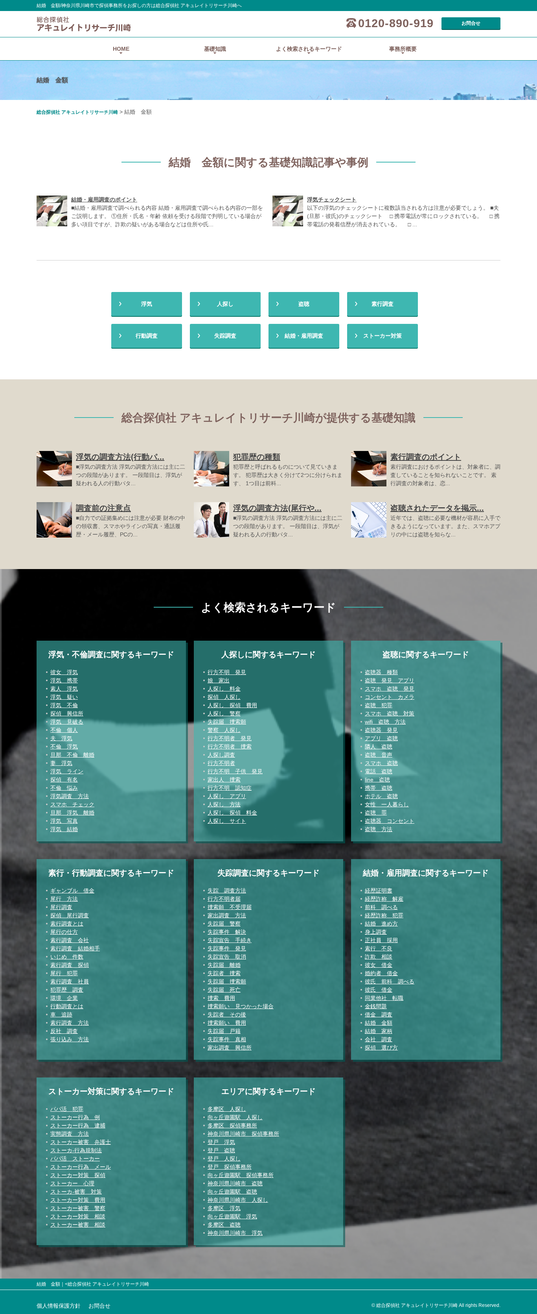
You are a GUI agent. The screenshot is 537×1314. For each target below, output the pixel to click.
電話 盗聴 (378, 771)
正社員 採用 (381, 940)
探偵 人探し (224, 697)
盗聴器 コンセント (389, 821)
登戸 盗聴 (221, 1150)
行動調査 (147, 336)
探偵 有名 (64, 779)
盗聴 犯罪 (378, 705)
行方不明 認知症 (230, 788)
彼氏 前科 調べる (389, 981)
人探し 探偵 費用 (232, 705)
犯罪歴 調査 (66, 990)
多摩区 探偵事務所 (232, 1125)
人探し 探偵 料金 (232, 812)
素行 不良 (378, 948)
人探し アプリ (227, 796)
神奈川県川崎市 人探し (238, 1200)
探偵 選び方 (381, 1047)
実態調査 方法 (69, 1134)
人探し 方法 (224, 804)
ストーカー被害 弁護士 (80, 1142)
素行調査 (382, 304)
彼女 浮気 (64, 672)
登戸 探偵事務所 (230, 1167)
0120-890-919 (396, 23)
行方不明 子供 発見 (235, 771)
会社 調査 (378, 1039)
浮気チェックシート (332, 199)
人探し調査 (221, 755)
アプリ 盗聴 (381, 738)
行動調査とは (66, 1006)
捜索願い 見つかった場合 (241, 1006)
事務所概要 (403, 49)
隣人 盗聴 (378, 746)
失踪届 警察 (224, 923)
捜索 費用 (221, 998)
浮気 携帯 (64, 680)
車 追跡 (61, 1014)
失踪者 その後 (227, 1014)
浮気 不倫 (64, 705)
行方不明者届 (224, 899)
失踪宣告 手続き (230, 940)
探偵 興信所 (66, 713)
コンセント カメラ (389, 697)
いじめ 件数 (66, 957)
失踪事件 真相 (227, 1039)
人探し (225, 304)
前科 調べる (381, 907)
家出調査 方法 (227, 915)
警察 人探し (224, 730)
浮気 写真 (64, 821)
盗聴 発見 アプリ (389, 680)
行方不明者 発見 (230, 738)
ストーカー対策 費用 (77, 1200)
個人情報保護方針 (59, 1306)
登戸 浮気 (221, 1142)
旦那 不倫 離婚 (72, 755)
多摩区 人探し (227, 1109)
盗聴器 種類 (381, 672)
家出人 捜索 (224, 779)
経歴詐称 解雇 (384, 899)
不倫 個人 (64, 730)
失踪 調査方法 (227, 890)
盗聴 (303, 304)
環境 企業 (64, 998)
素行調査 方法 (69, 1023)
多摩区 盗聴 (224, 1225)
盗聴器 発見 (381, 730)
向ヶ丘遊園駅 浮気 (232, 1216)
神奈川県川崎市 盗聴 (235, 1183)
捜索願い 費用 (227, 1023)
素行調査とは (66, 923)
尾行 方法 (64, 899)
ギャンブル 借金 (72, 890)
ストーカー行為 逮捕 (77, 1125)
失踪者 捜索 (224, 973)
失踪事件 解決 (227, 932)
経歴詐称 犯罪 (384, 915)
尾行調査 (61, 907)
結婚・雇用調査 (304, 336)
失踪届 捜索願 (227, 722)
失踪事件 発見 (227, 948)
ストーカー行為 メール (80, 1167)
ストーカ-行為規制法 (76, 1150)
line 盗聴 (377, 779)
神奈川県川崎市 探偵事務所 (243, 1134)
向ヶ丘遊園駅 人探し (235, 1117)
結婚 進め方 (381, 923)
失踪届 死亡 (224, 990)
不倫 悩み (64, 788)
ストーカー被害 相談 (77, 1225)
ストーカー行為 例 (75, 1117)
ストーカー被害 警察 (77, 1208)
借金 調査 (378, 1014)
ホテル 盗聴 (381, 796)
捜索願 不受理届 (230, 907)
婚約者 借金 (381, 973)
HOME (121, 49)
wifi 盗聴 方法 (385, 722)
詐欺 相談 (378, 957)
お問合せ (471, 23)
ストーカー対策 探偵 (77, 1175)
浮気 (146, 304)
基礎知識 (215, 49)
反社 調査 (64, 1031)
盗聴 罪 (376, 812)
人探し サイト (227, 821)
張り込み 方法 (69, 1039)
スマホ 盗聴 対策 (389, 713)
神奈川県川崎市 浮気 (235, 1233)
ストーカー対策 (382, 336)
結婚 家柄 (378, 1031)
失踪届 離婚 (224, 965)
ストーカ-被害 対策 (76, 1191)
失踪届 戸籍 (224, 1031)
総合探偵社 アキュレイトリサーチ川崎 (77, 112)
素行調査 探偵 (69, 965)
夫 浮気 (61, 738)
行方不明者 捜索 (230, 746)
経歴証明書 (378, 890)
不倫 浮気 (64, 746)
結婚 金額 (378, 1023)
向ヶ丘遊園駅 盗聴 (232, 1191)
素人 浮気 (64, 689)
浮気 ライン (66, 771)
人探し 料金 (224, 689)
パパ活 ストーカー (75, 1158)
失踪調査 (225, 336)
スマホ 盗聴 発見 (389, 689)
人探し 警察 (224, 713)
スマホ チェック (72, 804)
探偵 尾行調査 (69, 915)
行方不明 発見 (227, 672)
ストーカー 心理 (72, 1183)
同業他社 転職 (384, 998)
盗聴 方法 (378, 829)
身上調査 (376, 932)
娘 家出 (219, 680)
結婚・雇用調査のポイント (104, 199)
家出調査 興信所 (230, 1047)
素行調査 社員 (69, 981)
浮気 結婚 (64, 829)
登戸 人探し (224, 1158)
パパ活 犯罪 (66, 1109)
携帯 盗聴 (378, 788)
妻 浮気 (61, 763)
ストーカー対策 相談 (77, 1216)
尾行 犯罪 (64, 973)
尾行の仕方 (64, 932)
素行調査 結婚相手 (75, 948)
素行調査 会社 (69, 940)
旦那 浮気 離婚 (72, 812)
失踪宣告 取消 (227, 957)
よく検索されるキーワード (309, 49)
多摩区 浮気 (224, 1208)
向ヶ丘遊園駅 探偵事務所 (241, 1175)
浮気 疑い (64, 697)
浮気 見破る (66, 722)
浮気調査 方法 (69, 796)
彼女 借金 (378, 965)
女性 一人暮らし (387, 804)
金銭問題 (376, 1006)
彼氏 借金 (378, 990)
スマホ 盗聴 (381, 763)
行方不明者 (221, 763)
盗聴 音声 (378, 755)
